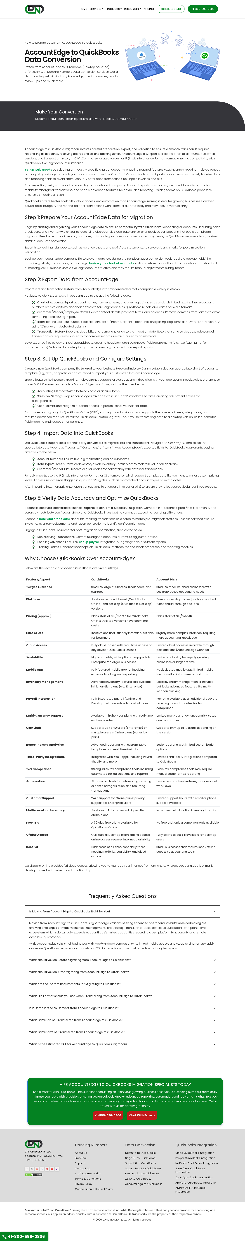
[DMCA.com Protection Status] (34, 1175)
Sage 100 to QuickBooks (140, 1163)
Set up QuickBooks (38, 170)
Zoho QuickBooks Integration (194, 1177)
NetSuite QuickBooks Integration (196, 1163)
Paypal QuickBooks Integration (195, 1158)
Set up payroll (89, 542)
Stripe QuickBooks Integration (194, 1153)
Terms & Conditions (88, 1178)
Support (80, 1163)
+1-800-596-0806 (108, 1115)
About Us (81, 1153)
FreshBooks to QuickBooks (142, 1173)
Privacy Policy (83, 1184)
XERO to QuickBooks (138, 1178)
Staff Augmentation (88, 1173)
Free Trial (80, 1158)
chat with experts (142, 1115)
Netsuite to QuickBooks (140, 1153)
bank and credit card (54, 519)
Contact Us (82, 1168)
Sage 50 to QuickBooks (140, 1158)
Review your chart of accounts (111, 263)
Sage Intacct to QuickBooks (143, 1168)
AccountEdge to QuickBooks (143, 1184)
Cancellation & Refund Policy (94, 1189)
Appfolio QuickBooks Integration (196, 1182)
